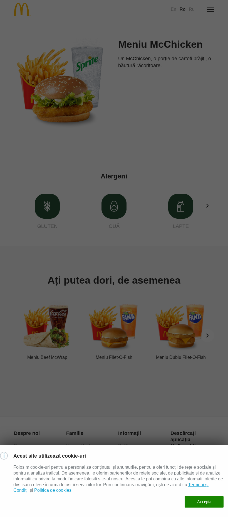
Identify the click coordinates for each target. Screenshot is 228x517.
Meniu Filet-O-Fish (114, 357)
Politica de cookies (52, 490)
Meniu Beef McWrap (47, 357)
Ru (192, 9)
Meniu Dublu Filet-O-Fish (181, 357)
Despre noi (25, 445)
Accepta (204, 501)
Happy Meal (78, 445)
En (173, 9)
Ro (182, 9)
